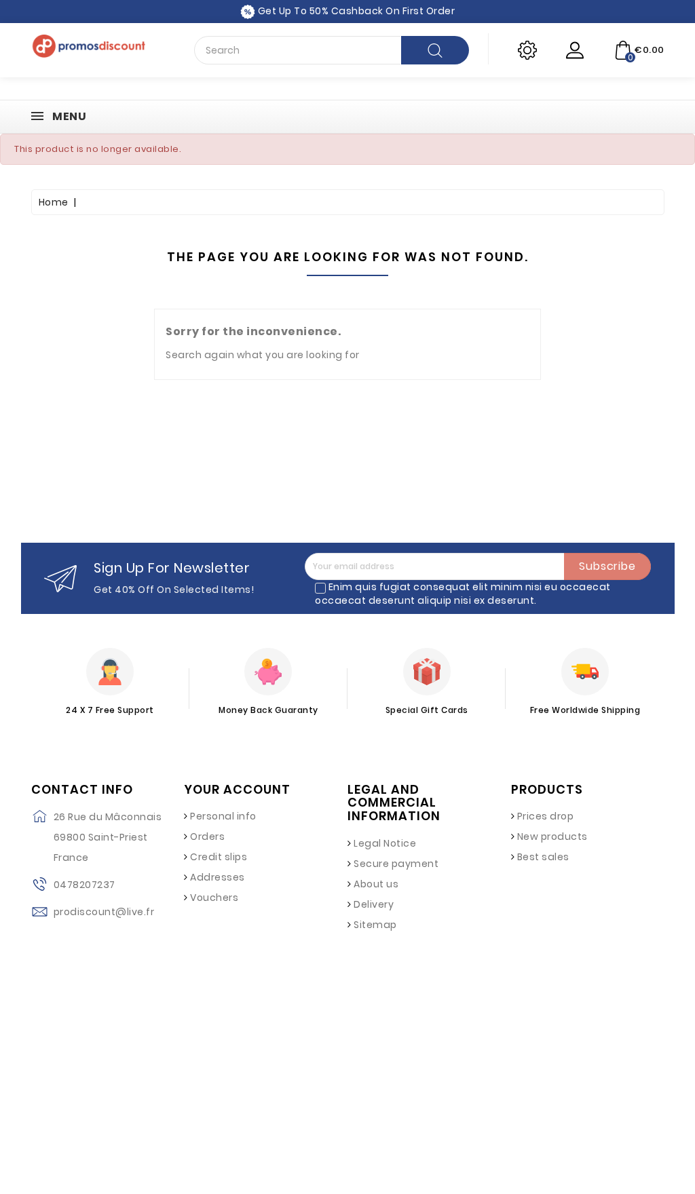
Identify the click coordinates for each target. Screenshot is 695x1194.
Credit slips (218, 857)
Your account (237, 789)
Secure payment (396, 863)
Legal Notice (385, 843)
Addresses (217, 877)
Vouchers (214, 897)
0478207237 (84, 884)
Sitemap (375, 924)
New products (552, 836)
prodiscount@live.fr (104, 912)
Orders (207, 836)
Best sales (543, 857)
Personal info (223, 816)
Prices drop (545, 816)
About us (376, 884)
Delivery (374, 904)
